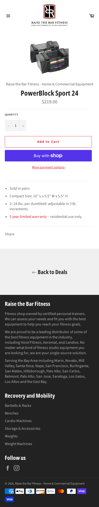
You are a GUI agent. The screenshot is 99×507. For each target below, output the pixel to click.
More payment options (48, 167)
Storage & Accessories (22, 428)
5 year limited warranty (28, 216)
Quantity (11, 115)
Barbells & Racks (18, 405)
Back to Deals (52, 272)
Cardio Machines (18, 421)
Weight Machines (18, 443)
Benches (12, 413)
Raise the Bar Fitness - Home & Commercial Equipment (50, 483)
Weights (11, 436)
